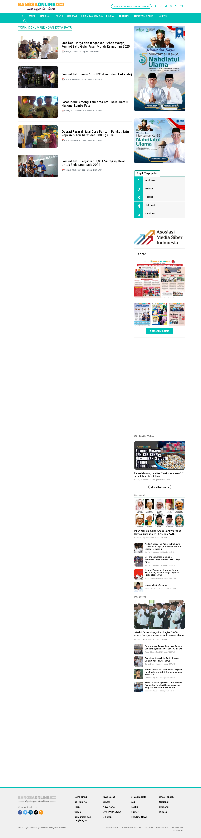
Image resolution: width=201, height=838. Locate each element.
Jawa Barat (109, 797)
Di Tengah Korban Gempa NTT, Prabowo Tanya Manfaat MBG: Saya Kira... (162, 559)
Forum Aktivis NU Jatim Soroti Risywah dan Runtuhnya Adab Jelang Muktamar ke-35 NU (164, 672)
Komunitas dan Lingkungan (82, 819)
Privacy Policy (162, 827)
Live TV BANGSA (112, 812)
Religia (110, 16)
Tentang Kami (111, 827)
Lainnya (163, 16)
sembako (150, 213)
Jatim (32, 16)
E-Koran (140, 254)
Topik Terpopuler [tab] (147, 173)
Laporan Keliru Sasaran (156, 585)
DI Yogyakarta (138, 797)
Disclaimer (148, 827)
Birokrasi (72, 16)
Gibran (149, 188)
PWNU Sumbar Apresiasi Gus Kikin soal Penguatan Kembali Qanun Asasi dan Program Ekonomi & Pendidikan (163, 685)
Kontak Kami (177, 830)
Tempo (149, 197)
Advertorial (109, 807)
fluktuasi (150, 205)
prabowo (150, 180)
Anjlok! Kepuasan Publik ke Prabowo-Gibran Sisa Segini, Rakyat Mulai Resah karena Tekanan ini (163, 546)
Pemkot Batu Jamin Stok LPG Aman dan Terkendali (97, 74)
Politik (59, 16)
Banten (106, 802)
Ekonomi (124, 16)
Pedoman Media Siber (131, 827)
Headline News (139, 817)
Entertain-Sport (143, 16)
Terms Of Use (177, 827)
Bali (133, 802)
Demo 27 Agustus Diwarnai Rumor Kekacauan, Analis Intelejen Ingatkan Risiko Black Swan (162, 572)
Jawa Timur (80, 797)
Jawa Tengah (166, 797)
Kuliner (134, 812)
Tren (77, 807)
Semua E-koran (160, 330)
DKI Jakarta (80, 802)
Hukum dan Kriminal (92, 16)
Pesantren (140, 597)
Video (77, 812)
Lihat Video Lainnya (160, 487)
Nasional (45, 16)
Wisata (163, 812)
